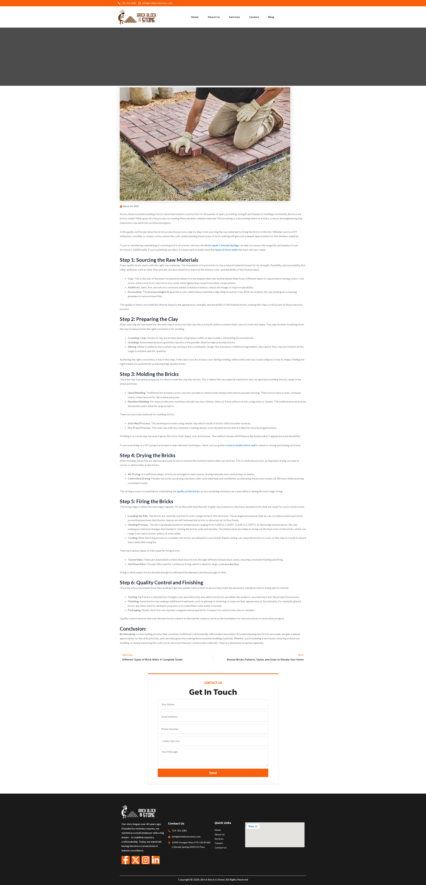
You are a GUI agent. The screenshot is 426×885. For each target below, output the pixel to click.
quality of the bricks (188, 491)
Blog (271, 17)
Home (195, 17)
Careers (254, 17)
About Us (214, 17)
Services (234, 17)
